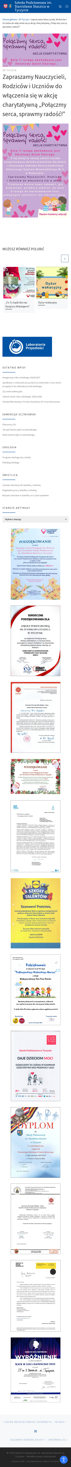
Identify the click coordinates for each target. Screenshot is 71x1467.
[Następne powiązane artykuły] (65, 258)
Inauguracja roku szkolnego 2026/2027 (21, 377)
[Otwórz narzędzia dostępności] (64, 1460)
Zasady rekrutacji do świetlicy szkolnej (21, 485)
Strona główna (9, 19)
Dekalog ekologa (10, 462)
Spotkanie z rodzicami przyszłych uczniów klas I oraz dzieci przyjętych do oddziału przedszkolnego (31, 384)
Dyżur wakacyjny (47, 302)
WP (23, 1461)
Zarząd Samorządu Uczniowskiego (19, 429)
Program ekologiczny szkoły (16, 457)
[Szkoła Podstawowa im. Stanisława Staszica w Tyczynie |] (7, 5)
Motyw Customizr (51, 1461)
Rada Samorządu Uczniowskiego (18, 434)
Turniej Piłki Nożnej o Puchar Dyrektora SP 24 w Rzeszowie (31, 401)
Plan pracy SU (9, 424)
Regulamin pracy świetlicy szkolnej (19, 490)
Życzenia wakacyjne (12, 391)
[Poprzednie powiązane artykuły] (57, 258)
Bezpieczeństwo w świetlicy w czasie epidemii (25, 495)
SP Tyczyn (24, 19)
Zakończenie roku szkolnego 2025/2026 (22, 396)
